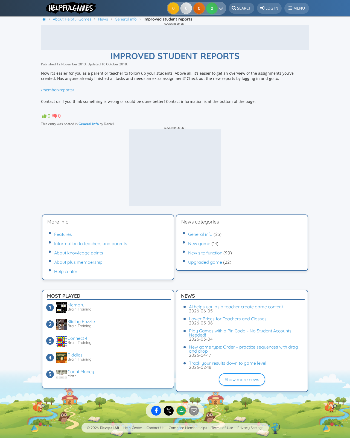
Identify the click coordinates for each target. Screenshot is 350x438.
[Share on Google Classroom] (181, 411)
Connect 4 (77, 338)
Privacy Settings (250, 427)
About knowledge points (78, 253)
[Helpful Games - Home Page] (69, 7)
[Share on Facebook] (156, 411)
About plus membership (78, 262)
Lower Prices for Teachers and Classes (228, 318)
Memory (76, 305)
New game (199, 243)
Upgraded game (205, 262)
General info (126, 19)
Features (63, 234)
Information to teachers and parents (90, 243)
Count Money (81, 371)
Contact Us (155, 427)
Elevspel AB (109, 427)
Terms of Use (222, 427)
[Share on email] (194, 411)
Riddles (75, 355)
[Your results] (222, 8)
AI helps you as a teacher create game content (236, 306)
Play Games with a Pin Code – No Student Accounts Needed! (240, 333)
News (103, 19)
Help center (65, 271)
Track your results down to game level (227, 363)
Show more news (242, 379)
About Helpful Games (72, 19)
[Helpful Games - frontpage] (46, 19)
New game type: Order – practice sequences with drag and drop (243, 349)
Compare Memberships (188, 427)
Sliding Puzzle (81, 321)
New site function (205, 253)
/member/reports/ (57, 89)
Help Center (132, 427)
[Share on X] (169, 411)
